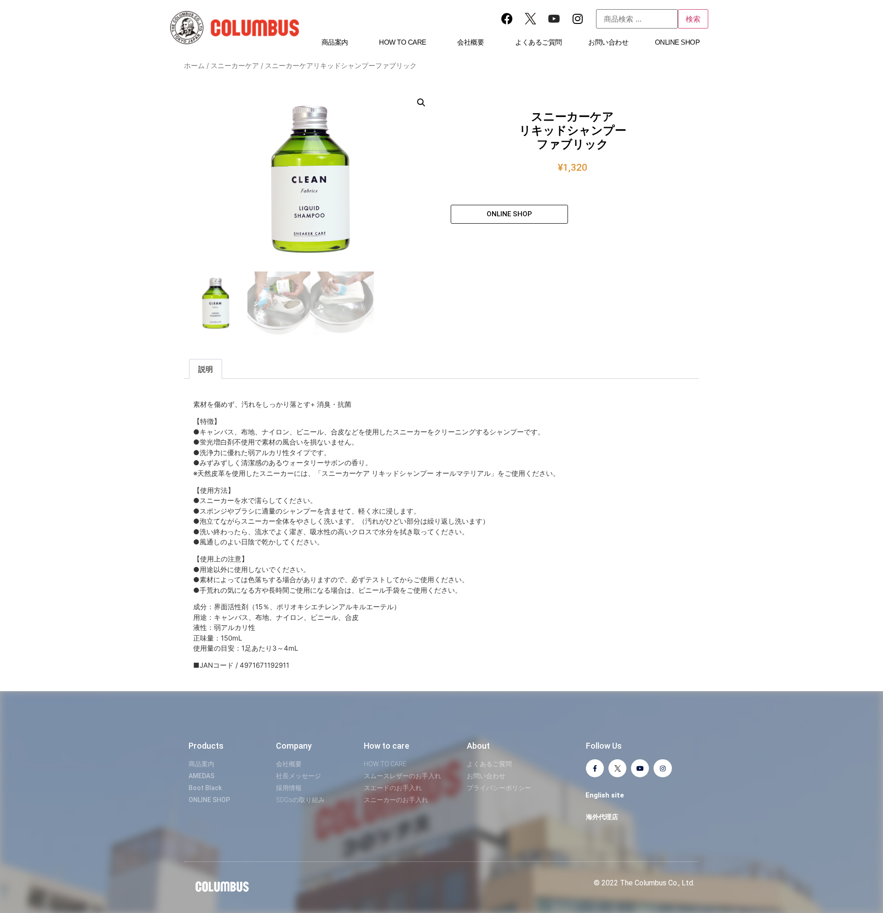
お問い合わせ (608, 42)
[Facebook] (507, 18)
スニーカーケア (235, 66)
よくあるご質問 (538, 42)
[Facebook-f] (595, 768)
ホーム (194, 66)
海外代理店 (602, 817)
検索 (693, 18)
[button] (421, 102)
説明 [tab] (205, 369)
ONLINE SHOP (677, 42)
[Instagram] (577, 18)
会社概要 (470, 42)
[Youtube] (640, 768)
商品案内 (334, 42)
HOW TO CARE (402, 42)
